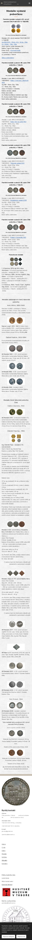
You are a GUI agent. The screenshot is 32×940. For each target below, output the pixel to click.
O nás (3, 847)
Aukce (4, 844)
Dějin (3, 851)
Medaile (4, 854)
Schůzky (4, 857)
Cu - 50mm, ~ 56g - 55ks (9, 44)
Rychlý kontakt (8, 810)
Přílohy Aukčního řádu (8, 875)
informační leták (15, 50)
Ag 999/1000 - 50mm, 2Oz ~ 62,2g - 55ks (15, 42)
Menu (29, 3)
